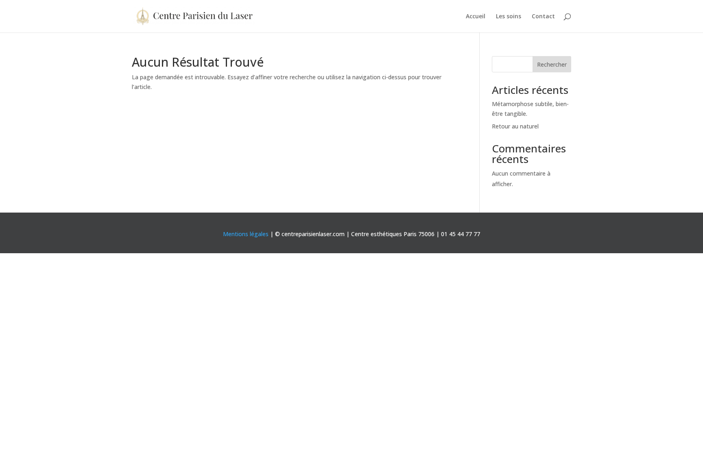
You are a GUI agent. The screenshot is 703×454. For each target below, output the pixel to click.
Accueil (475, 16)
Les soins (508, 16)
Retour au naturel (515, 126)
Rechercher (552, 64)
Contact (543, 16)
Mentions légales (246, 234)
